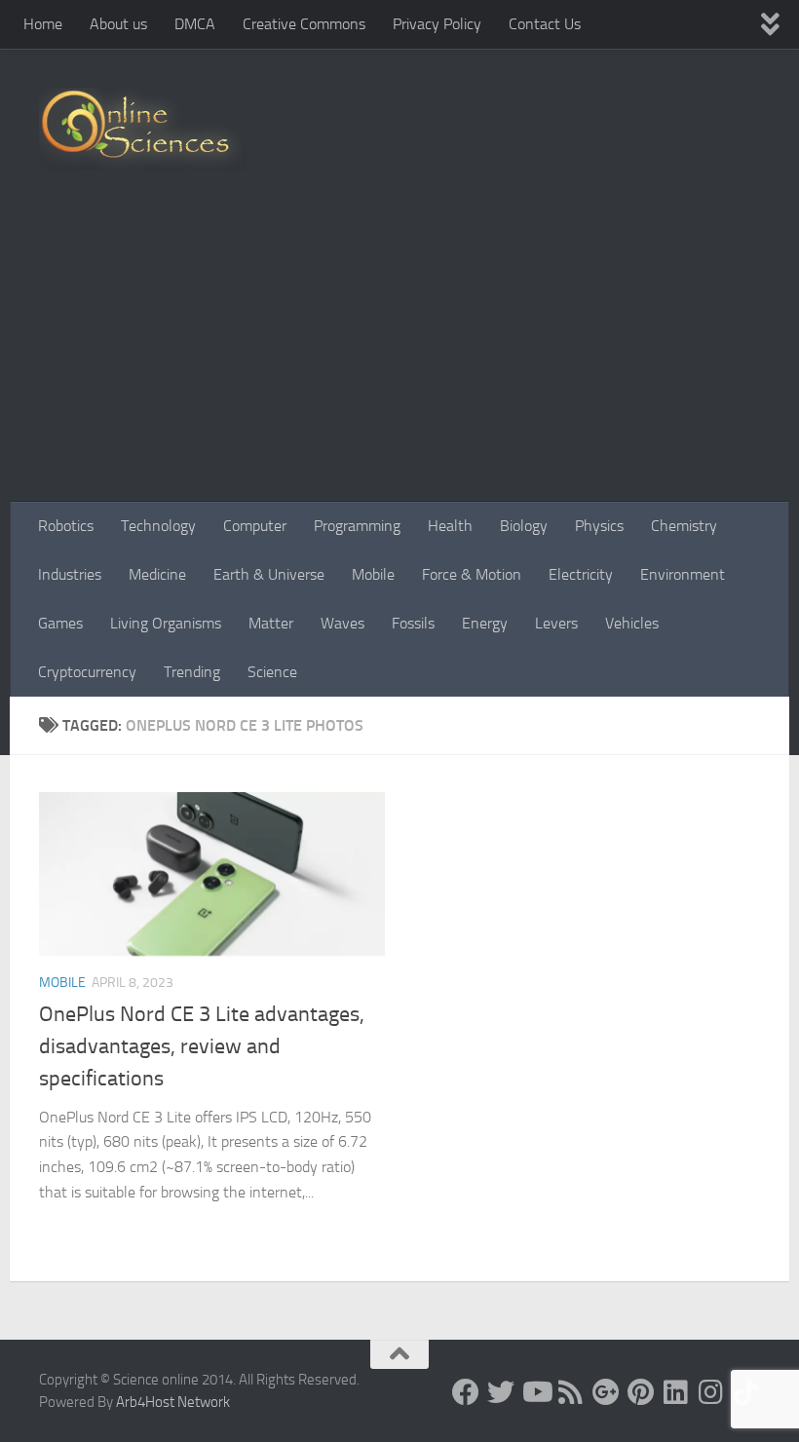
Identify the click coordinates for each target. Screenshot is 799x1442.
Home (42, 24)
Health (450, 525)
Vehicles (632, 623)
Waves (342, 623)
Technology (158, 525)
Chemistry (684, 525)
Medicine (157, 574)
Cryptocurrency (87, 672)
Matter (270, 623)
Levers (556, 623)
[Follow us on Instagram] (711, 1392)
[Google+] (606, 1392)
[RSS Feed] (571, 1392)
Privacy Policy (437, 24)
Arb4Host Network (173, 1402)
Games (60, 623)
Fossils (413, 623)
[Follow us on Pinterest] (641, 1392)
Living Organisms (165, 623)
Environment (682, 574)
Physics (599, 525)
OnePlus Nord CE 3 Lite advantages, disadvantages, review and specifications (201, 1046)
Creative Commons (304, 24)
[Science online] (465, 1392)
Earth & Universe (268, 574)
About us (118, 24)
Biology (524, 525)
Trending (192, 672)
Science (272, 672)
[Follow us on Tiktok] (746, 1392)
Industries (69, 574)
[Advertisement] (399, 355)
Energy (485, 623)
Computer (254, 525)
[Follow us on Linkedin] (676, 1392)
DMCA (194, 24)
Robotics (66, 525)
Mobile (373, 574)
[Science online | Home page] (143, 129)
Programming (357, 525)
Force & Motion (471, 574)
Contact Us (545, 24)
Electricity (581, 574)
